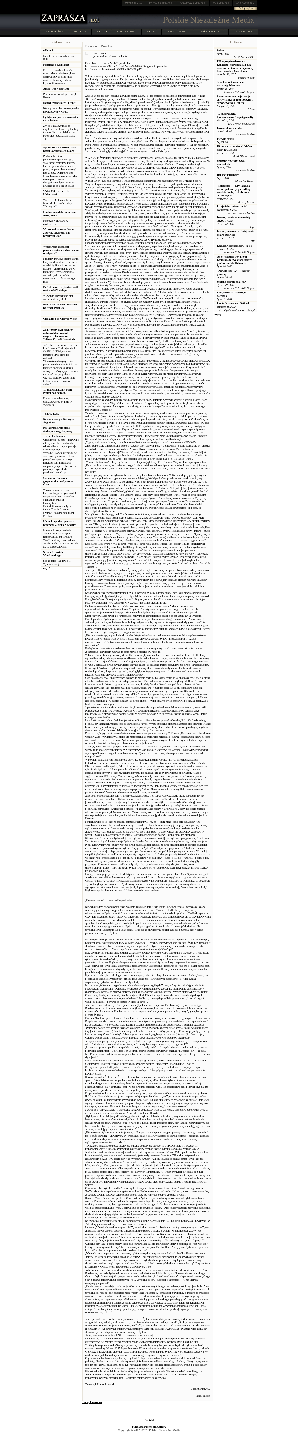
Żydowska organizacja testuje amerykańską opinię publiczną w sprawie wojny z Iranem (235, 99)
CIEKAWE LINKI (126, 31)
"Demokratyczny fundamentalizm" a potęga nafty (235, 115)
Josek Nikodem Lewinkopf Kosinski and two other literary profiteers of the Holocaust (234, 260)
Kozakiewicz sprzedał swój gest (234, 245)
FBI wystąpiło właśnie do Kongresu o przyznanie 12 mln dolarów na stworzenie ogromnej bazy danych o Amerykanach (235, 66)
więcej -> (45, 568)
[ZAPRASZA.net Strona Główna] (64, 24)
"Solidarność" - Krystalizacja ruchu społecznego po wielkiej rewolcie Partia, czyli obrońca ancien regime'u (233, 190)
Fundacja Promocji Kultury (149, 1426)
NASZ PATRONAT (177, 31)
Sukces (221, 50)
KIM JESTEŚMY (54, 31)
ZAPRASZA (160, 3)
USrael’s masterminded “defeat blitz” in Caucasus (234, 148)
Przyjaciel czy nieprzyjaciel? (232, 206)
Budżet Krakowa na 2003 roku (234, 303)
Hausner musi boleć (228, 174)
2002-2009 (151, 31)
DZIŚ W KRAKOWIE (211, 31)
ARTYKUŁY (80, 31)
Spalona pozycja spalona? (231, 281)
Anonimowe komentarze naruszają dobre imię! (230, 84)
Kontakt (149, 1419)
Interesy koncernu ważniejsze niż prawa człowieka (235, 233)
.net (133, 3)
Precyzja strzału (226, 138)
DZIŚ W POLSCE (243, 31)
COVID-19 (101, 31)
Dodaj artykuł (246, 8)
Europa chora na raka (229, 128)
